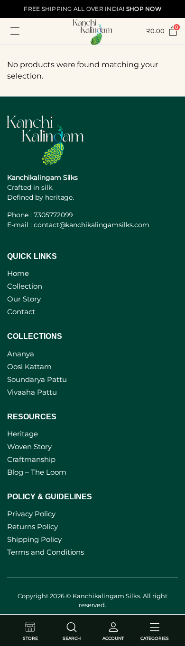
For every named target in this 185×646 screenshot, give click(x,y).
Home (18, 273)
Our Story (24, 298)
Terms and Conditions (45, 552)
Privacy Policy (31, 513)
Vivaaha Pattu (32, 392)
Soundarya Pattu (37, 379)
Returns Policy (32, 526)
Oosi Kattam (29, 366)
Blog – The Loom (36, 472)
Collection (24, 286)
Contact (21, 311)
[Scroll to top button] (169, 603)
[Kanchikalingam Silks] (92, 31)
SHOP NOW (143, 8)
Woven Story (29, 446)
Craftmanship (31, 459)
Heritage (22, 433)
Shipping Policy (34, 539)
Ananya (20, 353)
